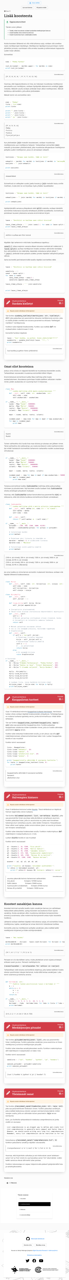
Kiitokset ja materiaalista (34, 1255)
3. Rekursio (13, 1183)
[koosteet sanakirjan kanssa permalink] (43, 904)
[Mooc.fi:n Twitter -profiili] (27, 1263)
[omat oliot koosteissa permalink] (34, 366)
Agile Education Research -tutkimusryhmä (45, 1250)
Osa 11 (8, 11)
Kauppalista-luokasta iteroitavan (39, 711)
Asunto (34, 809)
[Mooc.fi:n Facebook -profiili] (34, 1263)
